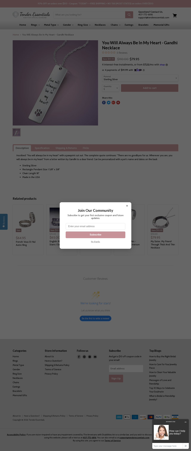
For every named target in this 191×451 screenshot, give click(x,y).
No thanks (95, 241)
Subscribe (95, 234)
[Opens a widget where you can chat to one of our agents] (170, 434)
